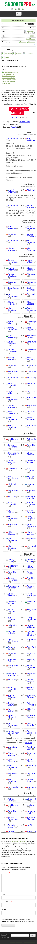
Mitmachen (12, 942)
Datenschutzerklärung (18, 841)
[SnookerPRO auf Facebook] (19, 11)
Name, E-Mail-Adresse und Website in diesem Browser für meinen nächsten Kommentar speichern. (17, 920)
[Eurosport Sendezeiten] (22, 42)
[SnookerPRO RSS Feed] (12, 11)
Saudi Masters (30, 39)
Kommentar (5, 873)
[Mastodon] (16, 11)
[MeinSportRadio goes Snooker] (34, 45)
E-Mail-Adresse (6, 902)
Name (3, 894)
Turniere (3, 935)
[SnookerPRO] (18, 4)
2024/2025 (32, 36)
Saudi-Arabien (30, 31)
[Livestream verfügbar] (31, 42)
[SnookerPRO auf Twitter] (23, 11)
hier (27, 100)
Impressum (19, 942)
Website (4, 909)
